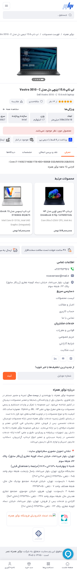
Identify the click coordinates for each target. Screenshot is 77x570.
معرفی (67, 152)
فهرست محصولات (50, 34)
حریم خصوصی (66, 337)
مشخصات (27, 152)
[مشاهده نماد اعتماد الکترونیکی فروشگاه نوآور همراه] (31, 519)
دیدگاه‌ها (10, 152)
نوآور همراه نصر (14, 551)
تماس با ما (68, 318)
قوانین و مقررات (65, 330)
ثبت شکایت (67, 350)
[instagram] (71, 358)
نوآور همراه (68, 34)
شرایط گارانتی (66, 343)
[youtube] (63, 358)
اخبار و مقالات (66, 305)
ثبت (9, 376)
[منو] (6, 5)
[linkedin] (55, 358)
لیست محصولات (65, 298)
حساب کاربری (66, 311)
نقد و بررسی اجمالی (48, 152)
